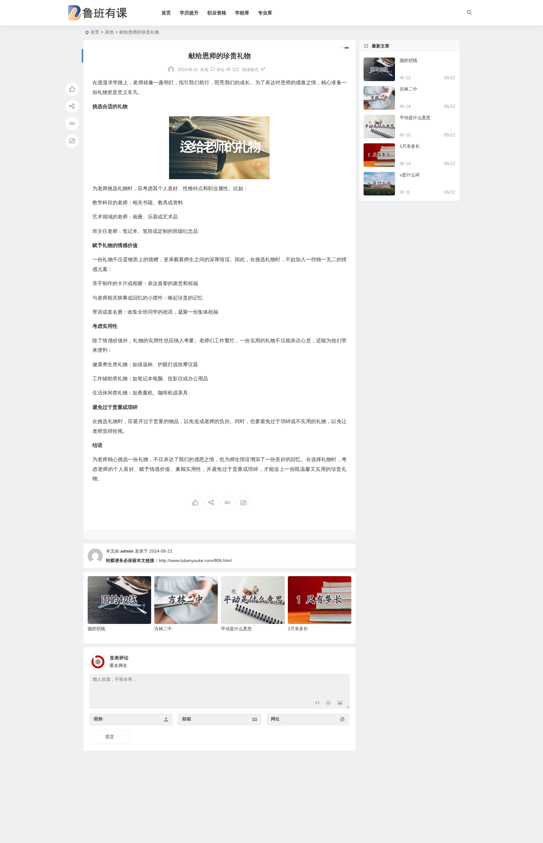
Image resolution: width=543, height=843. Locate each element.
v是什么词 (410, 174)
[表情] (328, 703)
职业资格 (216, 12)
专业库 (265, 12)
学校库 (242, 12)
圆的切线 (96, 628)
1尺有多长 (298, 628)
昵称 (98, 718)
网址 (275, 718)
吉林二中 (163, 628)
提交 (109, 736)
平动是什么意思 (236, 628)
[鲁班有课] (101, 13)
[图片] (340, 703)
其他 (109, 32)
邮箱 (186, 718)
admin (127, 551)
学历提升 (189, 12)
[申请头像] (343, 660)
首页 (166, 12)
